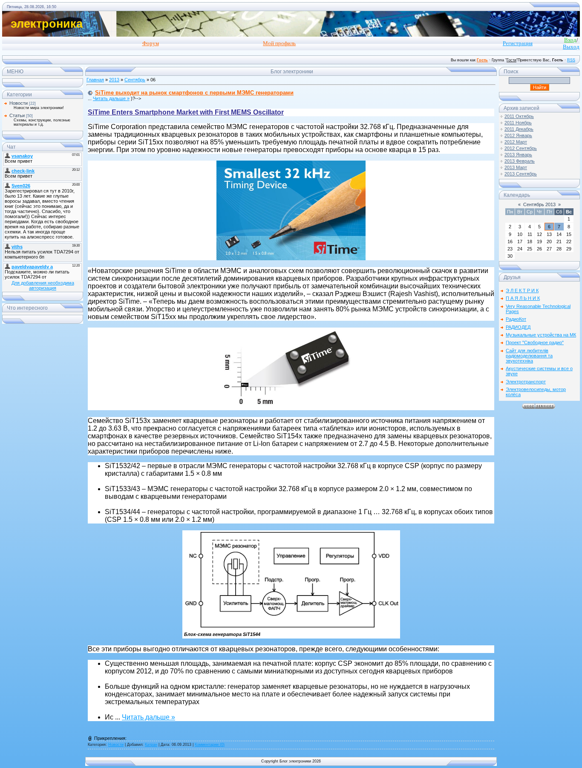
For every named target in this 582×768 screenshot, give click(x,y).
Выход (571, 46)
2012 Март (515, 141)
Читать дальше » (111, 98)
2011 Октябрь (519, 116)
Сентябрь (134, 79)
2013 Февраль (519, 161)
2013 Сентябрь (520, 173)
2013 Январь (518, 154)
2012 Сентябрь (520, 148)
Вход (570, 40)
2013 (114, 79)
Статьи (17, 115)
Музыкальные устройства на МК (541, 334)
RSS (571, 60)
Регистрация (518, 43)
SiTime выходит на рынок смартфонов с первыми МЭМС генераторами (194, 92)
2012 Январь (518, 135)
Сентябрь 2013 (539, 204)
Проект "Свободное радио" (535, 342)
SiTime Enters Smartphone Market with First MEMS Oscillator (186, 112)
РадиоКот (516, 319)
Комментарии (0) (210, 744)
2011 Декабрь (518, 129)
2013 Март (515, 167)
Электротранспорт (526, 381)
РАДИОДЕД (518, 327)
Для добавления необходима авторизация (43, 285)
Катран (151, 744)
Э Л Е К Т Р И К (522, 290)
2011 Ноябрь (518, 122)
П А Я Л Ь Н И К (523, 298)
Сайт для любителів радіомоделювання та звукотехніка (529, 355)
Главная (95, 79)
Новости (18, 103)
